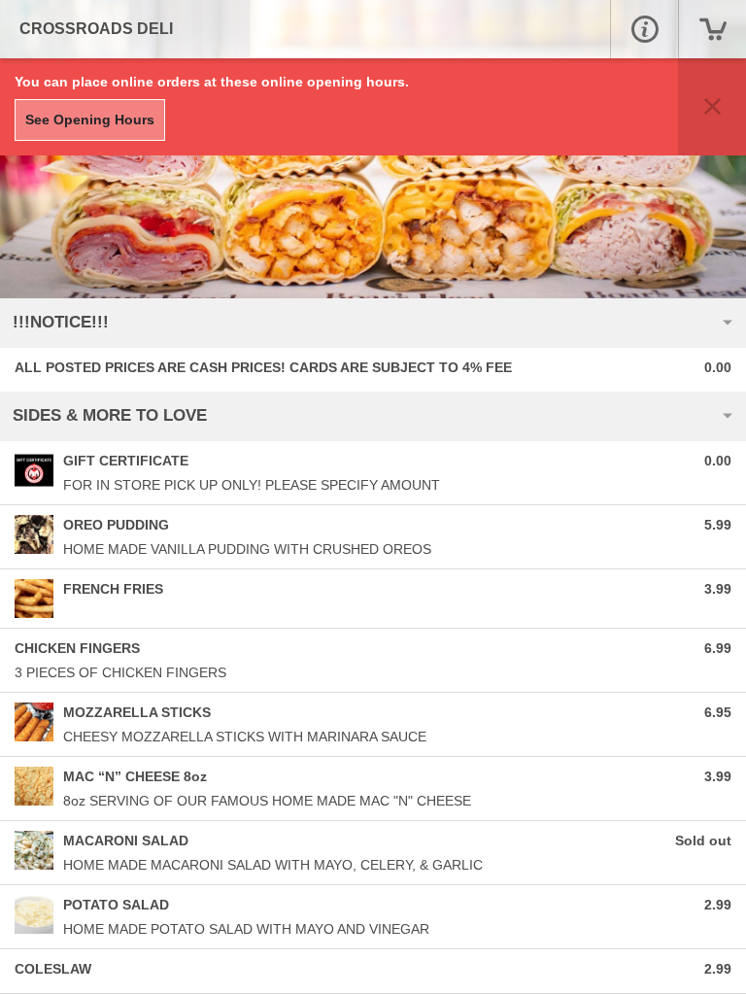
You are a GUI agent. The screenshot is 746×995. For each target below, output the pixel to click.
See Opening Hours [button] (89, 119)
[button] (644, 29)
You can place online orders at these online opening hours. (212, 81)
